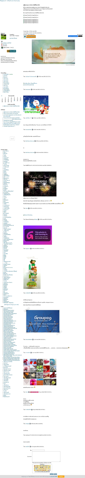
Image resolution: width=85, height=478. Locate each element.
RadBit (4, 255)
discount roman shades (8, 343)
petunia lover (6, 240)
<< (1, 95)
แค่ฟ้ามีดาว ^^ (29, 118)
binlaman (5, 290)
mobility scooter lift (7, 338)
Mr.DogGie (5, 284)
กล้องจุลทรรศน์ (6, 373)
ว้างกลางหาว (6, 157)
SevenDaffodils (6, 182)
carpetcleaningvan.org (8, 319)
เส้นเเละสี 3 (5, 81)
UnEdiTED (5, 246)
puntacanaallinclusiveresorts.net (10, 328)
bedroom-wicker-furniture (8, 310)
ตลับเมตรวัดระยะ (6, 388)
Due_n (4, 152)
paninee (5, 183)
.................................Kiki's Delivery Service (12, 119)
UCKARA (5, 269)
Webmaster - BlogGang (8, 302)
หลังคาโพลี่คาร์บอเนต (7, 374)
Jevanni (5, 285)
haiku (27, 208)
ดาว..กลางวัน (6, 226)
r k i (4, 176)
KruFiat (4, 287)
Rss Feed (5, 44)
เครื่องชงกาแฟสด (6, 370)
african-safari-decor (7, 318)
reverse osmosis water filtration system (11, 350)
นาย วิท (5, 197)
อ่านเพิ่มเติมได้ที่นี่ (53, 476)
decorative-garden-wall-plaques (10, 313)
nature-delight (6, 175)
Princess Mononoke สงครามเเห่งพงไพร (11, 117)
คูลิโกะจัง (5, 153)
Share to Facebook (73, 36)
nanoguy (5, 265)
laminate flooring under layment (10, 345)
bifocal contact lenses (7, 331)
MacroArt (5, 247)
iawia (4, 252)
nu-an (4, 218)
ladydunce (28, 248)
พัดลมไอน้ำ (5, 367)
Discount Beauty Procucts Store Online (11, 357)
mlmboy (36, 219)
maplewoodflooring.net (8, 326)
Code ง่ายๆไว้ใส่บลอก (7, 307)
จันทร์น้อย (5, 161)
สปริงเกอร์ (5, 363)
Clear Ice (5, 179)
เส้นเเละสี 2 (5, 80)
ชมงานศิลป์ (5, 87)
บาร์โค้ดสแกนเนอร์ (7, 366)
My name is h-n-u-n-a (7, 267)
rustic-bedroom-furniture (8, 311)
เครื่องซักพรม (6, 385)
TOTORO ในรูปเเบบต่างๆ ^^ (9, 126)
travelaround (6, 293)
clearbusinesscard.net (8, 322)
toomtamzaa (6, 202)
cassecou (5, 298)
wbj (4, 260)
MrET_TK (5, 292)
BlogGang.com (6, 396)
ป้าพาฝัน (5, 280)
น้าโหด (4, 268)
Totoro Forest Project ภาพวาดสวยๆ (10, 113)
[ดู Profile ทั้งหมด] (13, 38)
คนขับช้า (5, 215)
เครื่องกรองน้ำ (6, 392)
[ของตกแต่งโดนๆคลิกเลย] (28, 84)
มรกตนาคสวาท (6, 180)
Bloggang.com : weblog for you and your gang (10, 0)
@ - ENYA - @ (6, 162)
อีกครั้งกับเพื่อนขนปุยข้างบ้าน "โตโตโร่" (11, 124)
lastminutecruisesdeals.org (9, 325)
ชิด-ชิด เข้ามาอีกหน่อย (8, 274)
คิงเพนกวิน (5, 185)
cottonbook (5, 174)
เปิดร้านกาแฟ (6, 371)
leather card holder (7, 347)
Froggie (5, 173)
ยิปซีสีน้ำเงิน (5, 279)
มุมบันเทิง (5, 75)
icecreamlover (29, 129)
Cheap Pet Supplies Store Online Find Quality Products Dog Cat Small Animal (11, 360)
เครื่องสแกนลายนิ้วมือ (7, 361)
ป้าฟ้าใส (5, 248)
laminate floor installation (8, 346)
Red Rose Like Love (30, 141)
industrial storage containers (9, 344)
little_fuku (5, 273)
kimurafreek (5, 297)
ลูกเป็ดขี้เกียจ (6, 169)
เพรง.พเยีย (5, 253)
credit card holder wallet (8, 332)
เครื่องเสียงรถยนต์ (7, 377)
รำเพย (4, 155)
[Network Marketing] (27, 215)
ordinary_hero (6, 278)
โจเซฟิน (5, 164)
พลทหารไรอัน (6, 165)
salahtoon (5, 283)
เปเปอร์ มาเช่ (6, 84)
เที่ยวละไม (5, 85)
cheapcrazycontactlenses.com (9, 320)
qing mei (5, 227)
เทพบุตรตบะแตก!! (7, 261)
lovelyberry (5, 158)
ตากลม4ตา (28, 352)
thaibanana (5, 299)
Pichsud (5, 219)
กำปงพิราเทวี (6, 167)
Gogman (5, 214)
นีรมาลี (4, 172)
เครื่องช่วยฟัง (6, 364)
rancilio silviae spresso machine (10, 349)
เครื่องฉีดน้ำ (5, 380)
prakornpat (5, 289)
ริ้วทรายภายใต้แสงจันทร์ (8, 191)
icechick (5, 241)
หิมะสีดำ (5, 232)
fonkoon (5, 181)
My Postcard (6, 88)
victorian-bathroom (7, 315)
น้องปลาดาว (5, 209)
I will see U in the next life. (31, 76)
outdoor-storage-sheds (8, 312)
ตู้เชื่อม (4, 395)
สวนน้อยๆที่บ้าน (6, 90)
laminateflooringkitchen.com (9, 323)
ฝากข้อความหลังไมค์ (7, 42)
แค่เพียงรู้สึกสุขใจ (6, 194)
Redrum (5, 300)
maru (4, 266)
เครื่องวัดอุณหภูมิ (6, 386)
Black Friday (6, 91)
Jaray (4, 258)
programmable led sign (8, 348)
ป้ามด (4, 168)
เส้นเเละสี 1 (5, 78)
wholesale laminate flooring (9, 352)
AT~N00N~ (5, 188)
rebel (4, 198)
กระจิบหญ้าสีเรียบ (7, 234)
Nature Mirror (6, 178)
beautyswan (28, 89)
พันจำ (4, 201)
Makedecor (5, 309)
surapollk (5, 223)
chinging (5, 286)
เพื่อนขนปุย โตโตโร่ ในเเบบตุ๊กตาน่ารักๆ (11, 123)
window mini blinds (7, 341)
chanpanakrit (6, 301)
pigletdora (5, 233)
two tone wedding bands (8, 351)
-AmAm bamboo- (7, 277)
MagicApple (5, 249)
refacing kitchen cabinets (8, 340)
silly (4, 259)
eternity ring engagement (8, 334)
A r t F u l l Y (5, 276)
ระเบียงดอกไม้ (6, 238)
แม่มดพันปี (5, 251)
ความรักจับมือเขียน (7, 217)
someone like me (7, 224)
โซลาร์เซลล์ (5, 376)
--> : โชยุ (5, 262)
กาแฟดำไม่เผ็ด (6, 208)
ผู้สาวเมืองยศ (6, 213)
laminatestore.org (7, 324)
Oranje (4, 235)
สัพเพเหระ (5, 77)
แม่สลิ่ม (4, 203)
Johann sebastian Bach (8, 239)
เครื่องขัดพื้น (5, 379)
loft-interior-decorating (8, 316)
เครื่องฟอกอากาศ (6, 393)
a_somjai (5, 220)
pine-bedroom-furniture (8, 314)
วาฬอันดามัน (6, 230)
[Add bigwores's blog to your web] (11, 304)
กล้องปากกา (5, 389)
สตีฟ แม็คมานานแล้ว (7, 242)
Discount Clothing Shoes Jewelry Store (11, 358)
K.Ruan (5, 156)
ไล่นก (4, 383)
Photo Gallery (6, 82)
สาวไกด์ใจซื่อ (6, 160)
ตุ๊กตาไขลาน (6, 151)
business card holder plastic (9, 342)
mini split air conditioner (8, 336)
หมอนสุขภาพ (6, 382)
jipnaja (4, 272)
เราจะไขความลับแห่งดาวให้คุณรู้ (10, 271)
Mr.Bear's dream (6, 264)
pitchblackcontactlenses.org (9, 327)
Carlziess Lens (6, 193)
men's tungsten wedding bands (9, 335)
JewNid (4, 210)
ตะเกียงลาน (5, 186)
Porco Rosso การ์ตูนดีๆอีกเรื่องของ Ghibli (11, 121)
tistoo (4, 254)
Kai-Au (4, 257)
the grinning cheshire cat (8, 225)
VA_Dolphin (5, 200)
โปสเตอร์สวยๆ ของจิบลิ (8, 120)
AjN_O (4, 294)
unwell (4, 187)
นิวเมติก (5, 391)
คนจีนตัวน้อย (6, 206)
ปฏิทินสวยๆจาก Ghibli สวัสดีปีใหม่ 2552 (11, 106)
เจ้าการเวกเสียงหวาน (7, 296)
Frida (4, 212)
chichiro (5, 245)
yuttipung (5, 236)
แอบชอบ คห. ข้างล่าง (7, 282)
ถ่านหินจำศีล (6, 221)
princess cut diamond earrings (9, 339)
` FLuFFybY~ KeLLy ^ (8, 244)
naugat (4, 189)
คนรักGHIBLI (6, 74)
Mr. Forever (5, 192)
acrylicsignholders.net (7, 329)
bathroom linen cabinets (8, 330)
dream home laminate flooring (9, 333)
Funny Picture (6, 89)
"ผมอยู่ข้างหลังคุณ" (7, 229)
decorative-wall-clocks (8, 317)
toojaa (4, 171)
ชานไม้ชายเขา (6, 205)
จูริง (4, 291)
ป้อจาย (4, 196)
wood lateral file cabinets (8, 354)
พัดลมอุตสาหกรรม (7, 369)
